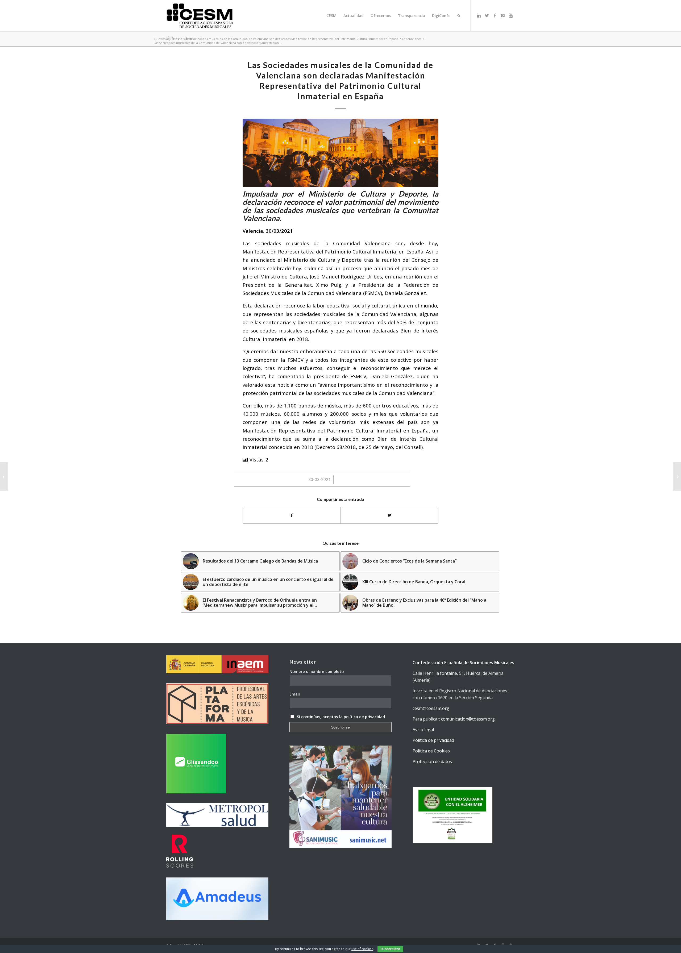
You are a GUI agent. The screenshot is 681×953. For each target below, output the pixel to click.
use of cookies (362, 949)
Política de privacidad (433, 740)
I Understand (390, 949)
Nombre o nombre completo (316, 671)
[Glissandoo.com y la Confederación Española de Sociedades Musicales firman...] (677, 476)
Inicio (178, 39)
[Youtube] (511, 15)
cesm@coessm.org (431, 708)
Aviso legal (423, 730)
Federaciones (411, 39)
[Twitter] (487, 15)
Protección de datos (432, 761)
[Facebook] (495, 15)
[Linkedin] (479, 15)
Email (294, 694)
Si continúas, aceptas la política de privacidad (341, 716)
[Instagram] (503, 15)
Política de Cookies (431, 751)
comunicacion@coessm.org (468, 719)
